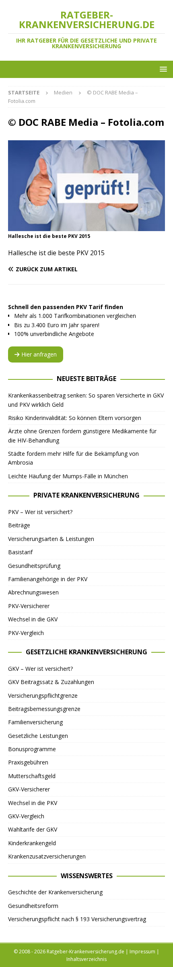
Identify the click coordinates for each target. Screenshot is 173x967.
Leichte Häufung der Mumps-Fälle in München (68, 476)
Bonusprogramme (32, 749)
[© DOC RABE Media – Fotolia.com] (86, 226)
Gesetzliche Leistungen (38, 736)
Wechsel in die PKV (32, 803)
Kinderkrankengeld (32, 843)
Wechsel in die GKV (33, 619)
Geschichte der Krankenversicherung (55, 892)
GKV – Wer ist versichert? (40, 668)
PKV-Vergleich (26, 633)
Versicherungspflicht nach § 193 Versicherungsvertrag (77, 919)
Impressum (142, 951)
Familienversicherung (35, 722)
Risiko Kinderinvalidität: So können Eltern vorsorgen (74, 418)
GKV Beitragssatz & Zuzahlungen (51, 682)
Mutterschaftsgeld (32, 776)
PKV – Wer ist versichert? (40, 512)
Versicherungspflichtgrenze (43, 695)
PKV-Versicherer (28, 606)
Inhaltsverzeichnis (86, 959)
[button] (162, 69)
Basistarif (20, 552)
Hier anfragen (39, 354)
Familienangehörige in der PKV (47, 579)
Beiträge (19, 525)
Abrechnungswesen (33, 592)
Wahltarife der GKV (32, 829)
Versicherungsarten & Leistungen (51, 539)
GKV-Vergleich (26, 816)
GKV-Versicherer (29, 789)
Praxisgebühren (28, 762)
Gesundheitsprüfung (34, 566)
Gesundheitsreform (33, 906)
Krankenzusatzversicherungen (47, 856)
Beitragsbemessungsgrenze (44, 709)
